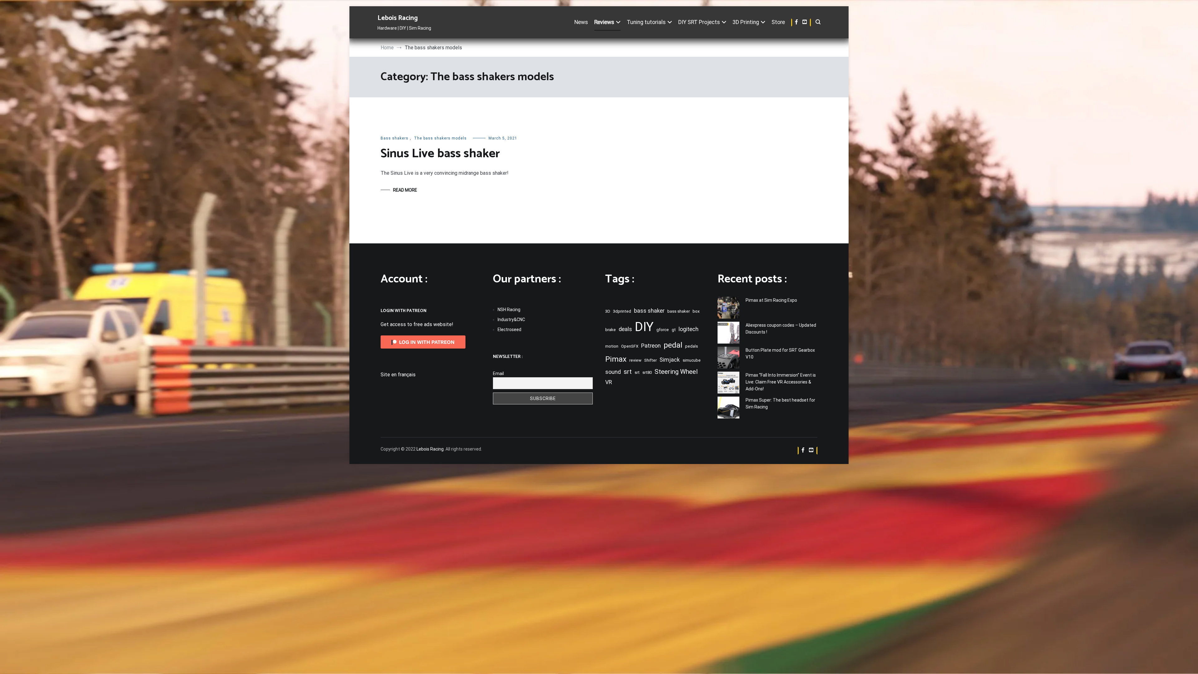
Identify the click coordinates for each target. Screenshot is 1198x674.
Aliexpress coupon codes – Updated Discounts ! (781, 329)
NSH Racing (509, 309)
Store (778, 22)
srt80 (647, 372)
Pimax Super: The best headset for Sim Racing (780, 403)
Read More (405, 190)
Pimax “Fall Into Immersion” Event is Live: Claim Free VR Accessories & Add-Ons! (781, 382)
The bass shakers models (440, 138)
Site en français (398, 375)
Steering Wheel (676, 371)
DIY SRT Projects (699, 22)
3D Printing (746, 22)
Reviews (604, 22)
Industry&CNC (511, 319)
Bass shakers (394, 138)
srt (628, 371)
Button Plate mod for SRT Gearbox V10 (780, 353)
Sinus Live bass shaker (440, 154)
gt (674, 329)
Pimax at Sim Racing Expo (771, 300)
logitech (689, 329)
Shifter (650, 360)
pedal (673, 344)
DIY (644, 327)
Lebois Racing (397, 18)
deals (625, 329)
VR (608, 382)
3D (607, 311)
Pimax (615, 359)
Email (498, 373)
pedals (691, 346)
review (635, 360)
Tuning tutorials (646, 22)
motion (611, 346)
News (581, 22)
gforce (662, 329)
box (696, 311)
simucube (692, 360)
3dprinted (622, 311)
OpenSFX (629, 346)
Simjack (670, 360)
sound (613, 372)
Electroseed (509, 329)
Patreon (651, 346)
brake (610, 329)
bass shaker (649, 311)
